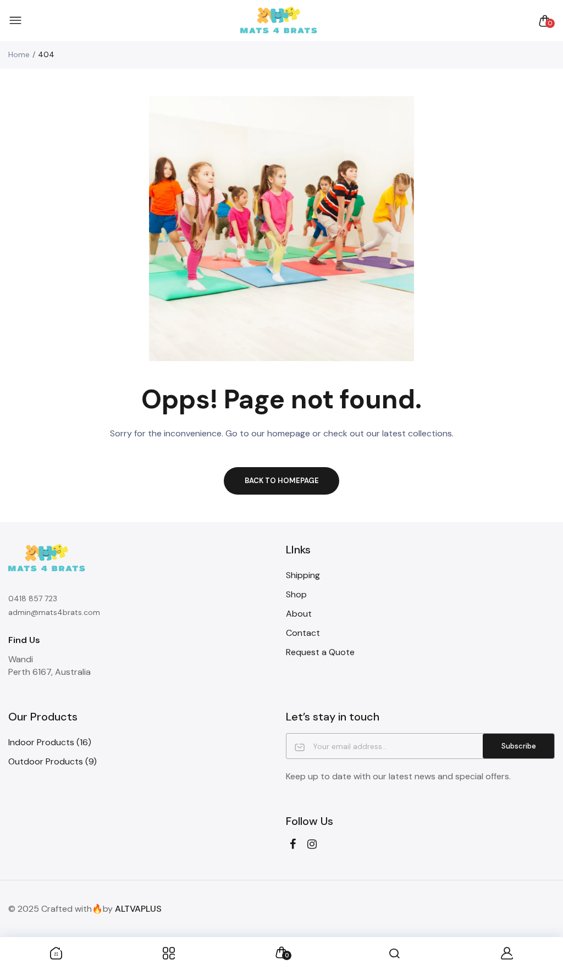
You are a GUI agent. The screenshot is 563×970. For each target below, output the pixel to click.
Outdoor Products (52, 761)
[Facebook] (293, 844)
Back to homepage (282, 480)
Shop (296, 594)
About (299, 613)
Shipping (303, 575)
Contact (303, 633)
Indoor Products (49, 742)
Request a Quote (320, 652)
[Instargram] (312, 844)
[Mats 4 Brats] (278, 21)
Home (19, 54)
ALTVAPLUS (138, 908)
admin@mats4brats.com (54, 612)
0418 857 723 (32, 598)
